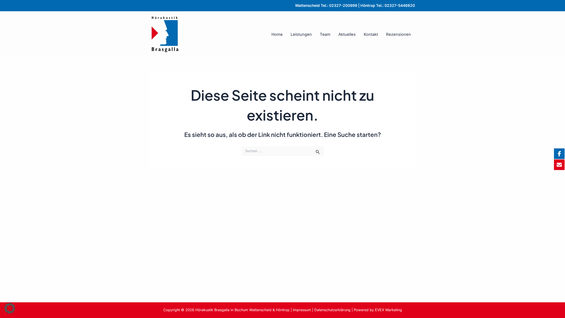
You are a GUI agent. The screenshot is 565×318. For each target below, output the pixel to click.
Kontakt (371, 34)
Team (325, 34)
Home (277, 34)
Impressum (302, 310)
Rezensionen (398, 34)
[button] (9, 308)
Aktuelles (347, 34)
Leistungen (301, 34)
